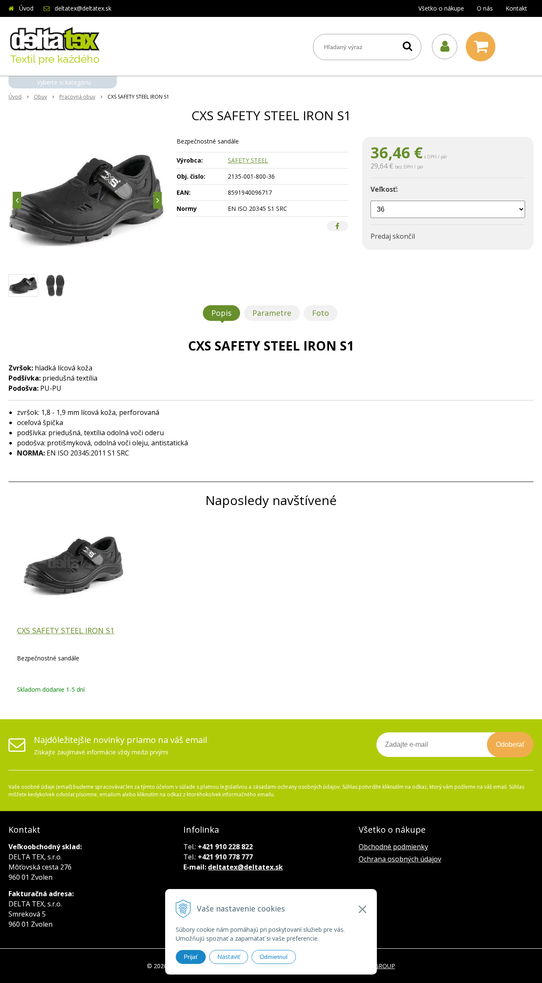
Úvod (26, 8)
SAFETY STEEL (248, 160)
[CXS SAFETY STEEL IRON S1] (87, 200)
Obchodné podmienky (393, 846)
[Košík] (483, 46)
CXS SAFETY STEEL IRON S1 (65, 630)
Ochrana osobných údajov (400, 859)
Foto (320, 313)
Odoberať (510, 744)
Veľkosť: (384, 189)
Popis (221, 313)
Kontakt (516, 8)
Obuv (40, 96)
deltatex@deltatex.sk (83, 8)
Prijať (191, 956)
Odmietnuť (274, 956)
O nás (485, 8)
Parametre (271, 313)
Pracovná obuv (77, 96)
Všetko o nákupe (441, 8)
